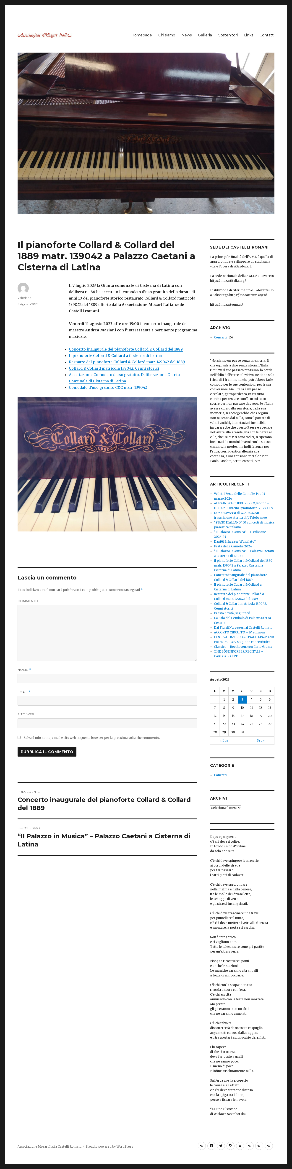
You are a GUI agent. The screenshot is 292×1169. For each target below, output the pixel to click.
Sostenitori (228, 35)
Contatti (267, 35)
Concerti (220, 337)
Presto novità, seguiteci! (232, 613)
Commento (28, 601)
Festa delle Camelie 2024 (233, 546)
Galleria (205, 35)
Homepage (141, 35)
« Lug (224, 740)
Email (24, 692)
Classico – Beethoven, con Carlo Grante (243, 647)
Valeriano (24, 298)
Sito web (26, 714)
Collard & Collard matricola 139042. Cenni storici (114, 368)
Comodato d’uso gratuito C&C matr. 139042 (108, 387)
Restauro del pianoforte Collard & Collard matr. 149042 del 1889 (127, 362)
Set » (260, 740)
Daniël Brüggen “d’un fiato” (235, 542)
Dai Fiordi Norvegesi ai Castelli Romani (243, 628)
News (187, 35)
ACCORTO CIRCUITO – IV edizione (240, 632)
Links (248, 35)
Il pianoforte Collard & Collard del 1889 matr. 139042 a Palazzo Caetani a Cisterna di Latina (243, 565)
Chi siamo (166, 35)
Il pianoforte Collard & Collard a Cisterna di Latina (115, 355)
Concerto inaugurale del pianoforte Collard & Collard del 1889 (126, 349)
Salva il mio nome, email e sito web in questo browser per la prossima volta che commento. (92, 738)
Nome (24, 670)
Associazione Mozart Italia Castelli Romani (49, 1147)
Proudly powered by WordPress (109, 1147)
